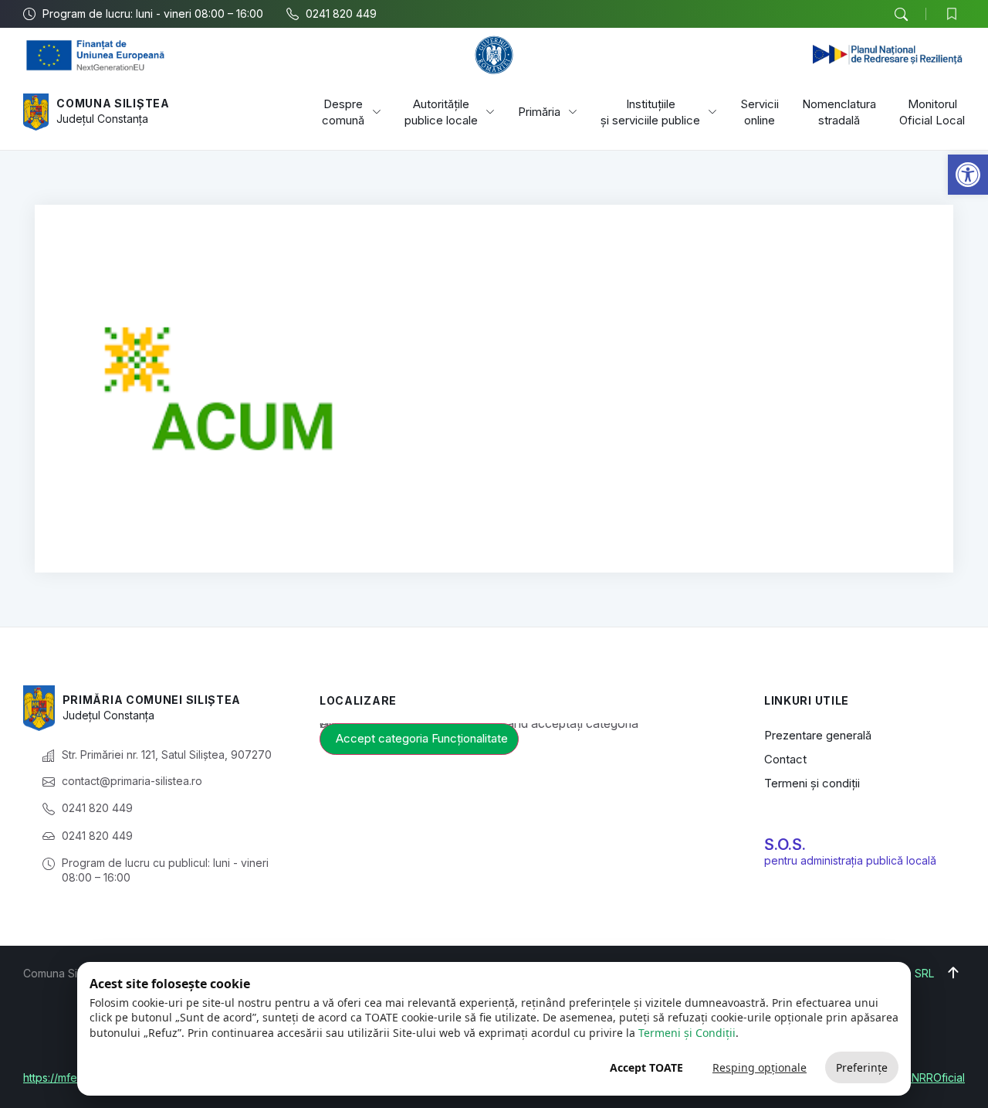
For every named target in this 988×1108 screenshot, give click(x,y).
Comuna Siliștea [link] (113, 103)
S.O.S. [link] (785, 844)
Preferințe (862, 1067)
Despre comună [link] (343, 112)
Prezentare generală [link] (817, 735)
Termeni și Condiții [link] (687, 1032)
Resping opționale (759, 1067)
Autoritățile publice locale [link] (441, 112)
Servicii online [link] (759, 112)
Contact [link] (785, 759)
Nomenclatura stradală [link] (839, 112)
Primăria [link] (539, 111)
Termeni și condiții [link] (812, 783)
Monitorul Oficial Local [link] (932, 112)
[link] (968, 175)
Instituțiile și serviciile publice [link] (650, 112)
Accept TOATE (646, 1067)
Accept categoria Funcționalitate (422, 738)
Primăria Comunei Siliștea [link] (152, 699)
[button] (901, 14)
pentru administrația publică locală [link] (850, 860)
